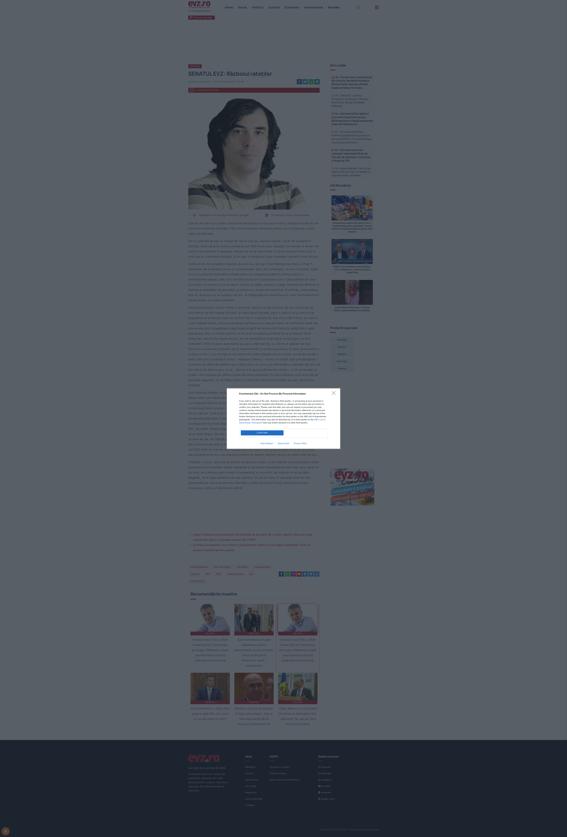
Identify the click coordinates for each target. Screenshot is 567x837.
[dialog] (283, 418)
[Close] (334, 394)
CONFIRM (262, 433)
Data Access (283, 443)
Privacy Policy (300, 443)
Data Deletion (266, 443)
